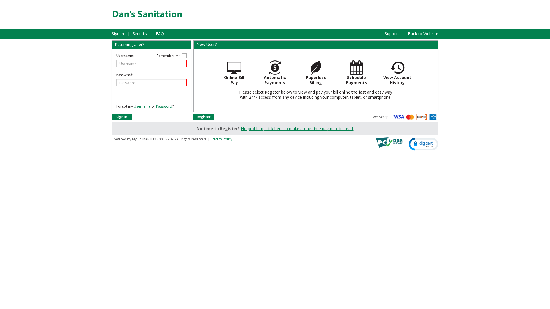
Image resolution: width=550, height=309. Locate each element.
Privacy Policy (221, 139)
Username (142, 106)
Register (204, 116)
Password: (124, 74)
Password (164, 106)
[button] (423, 144)
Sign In (118, 33)
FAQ (160, 33)
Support (392, 33)
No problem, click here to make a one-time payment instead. (297, 128)
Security (140, 33)
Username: (125, 55)
